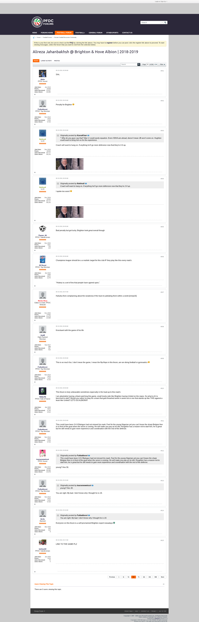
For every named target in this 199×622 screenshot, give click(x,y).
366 (155, 577)
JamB (42, 335)
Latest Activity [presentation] (46, 60)
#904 (162, 179)
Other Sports (112, 33)
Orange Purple (39, 611)
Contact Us (127, 33)
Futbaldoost (42, 109)
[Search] (165, 22)
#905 (162, 227)
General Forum (95, 33)
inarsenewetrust (42, 459)
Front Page (128, 611)
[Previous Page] (155, 64)
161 (150, 577)
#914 (162, 510)
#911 (162, 421)
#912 (162, 451)
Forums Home (47, 33)
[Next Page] (156, 64)
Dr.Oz (43, 519)
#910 (162, 388)
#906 (162, 257)
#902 (162, 101)
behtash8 (42, 549)
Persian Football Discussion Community (65, 37)
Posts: (37, 89)
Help (136, 611)
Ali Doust (42, 265)
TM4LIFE (42, 397)
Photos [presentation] (57, 60)
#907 (162, 292)
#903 (162, 130)
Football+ (80, 33)
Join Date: (38, 87)
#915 (162, 540)
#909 (162, 358)
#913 (162, 480)
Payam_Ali (43, 235)
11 (123, 577)
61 (133, 577)
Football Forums (47, 37)
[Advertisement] (99, 8)
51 (128, 577)
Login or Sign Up (160, 1)
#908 (162, 326)
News (34, 33)
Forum (39, 37)
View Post (88, 135)
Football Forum (64, 33)
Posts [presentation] (36, 60)
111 (144, 577)
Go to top (162, 611)
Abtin (43, 79)
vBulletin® (157, 618)
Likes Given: (39, 92)
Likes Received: (40, 90)
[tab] (36, 60)
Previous (112, 577)
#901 (162, 71)
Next (162, 577)
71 (138, 577)
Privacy (154, 611)
